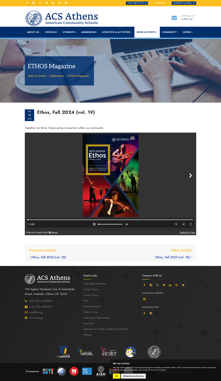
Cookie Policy (90, 295)
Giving (187, 32)
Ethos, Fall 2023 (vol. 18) (172, 257)
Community (169, 32)
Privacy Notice (90, 289)
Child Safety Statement (94, 283)
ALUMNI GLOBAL (182, 3)
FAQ (85, 300)
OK (116, 376)
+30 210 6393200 (40, 301)
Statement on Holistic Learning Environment (105, 329)
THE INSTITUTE (135, 3)
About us (33, 32)
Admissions (88, 32)
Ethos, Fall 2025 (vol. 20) (48, 257)
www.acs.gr (36, 318)
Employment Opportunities (96, 318)
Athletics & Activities (116, 32)
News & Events (146, 32)
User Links (88, 323)
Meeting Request (92, 306)
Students (69, 32)
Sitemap (87, 334)
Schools (51, 32)
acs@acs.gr (36, 312)
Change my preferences (133, 376)
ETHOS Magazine (78, 76)
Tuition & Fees (90, 312)
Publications (56, 76)
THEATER (160, 3)
